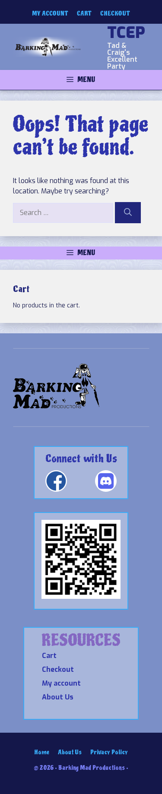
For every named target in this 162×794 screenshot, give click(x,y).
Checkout (115, 13)
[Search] (128, 212)
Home (41, 752)
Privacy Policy (109, 752)
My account (50, 13)
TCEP (126, 32)
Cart (84, 13)
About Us (57, 697)
